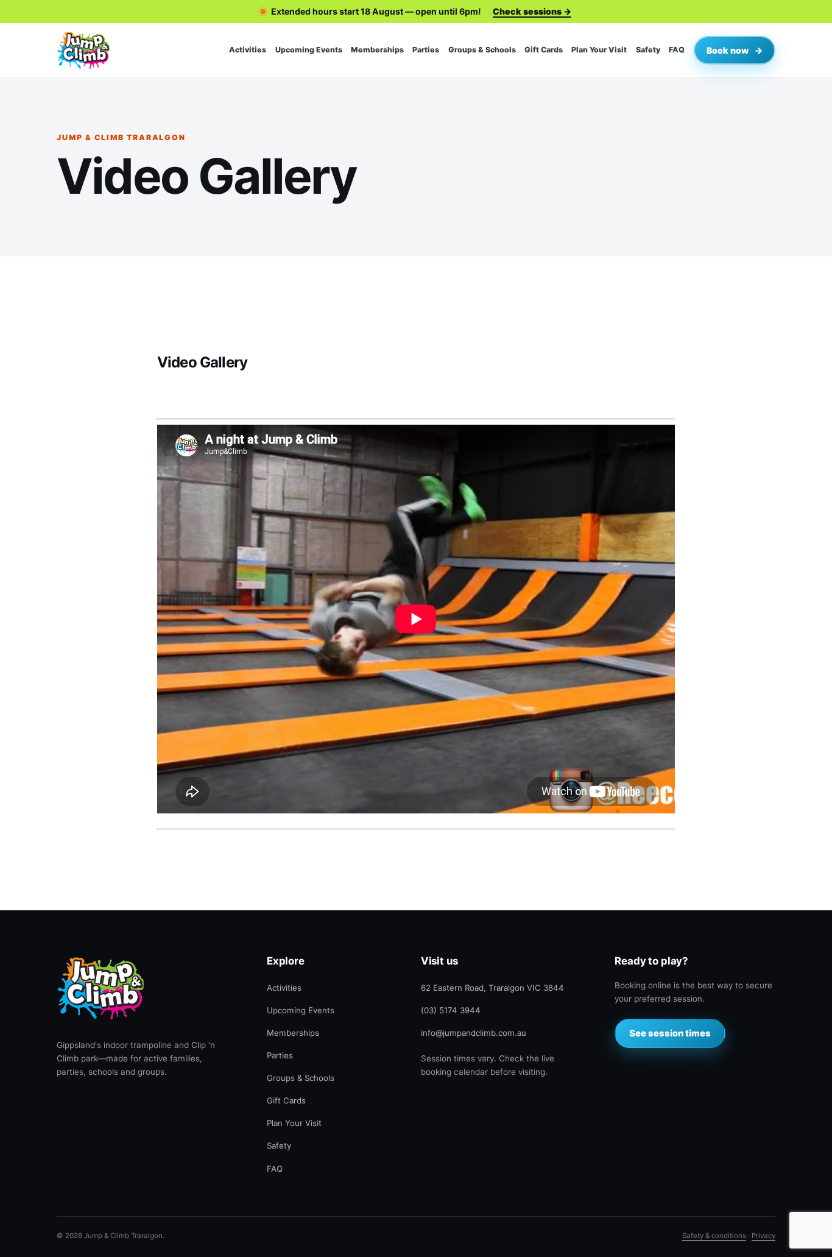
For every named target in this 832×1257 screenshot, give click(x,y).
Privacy (763, 1235)
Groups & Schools (482, 50)
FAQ (677, 50)
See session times (670, 1033)
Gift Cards (543, 50)
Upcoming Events (308, 50)
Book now (735, 50)
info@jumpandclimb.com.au (473, 1033)
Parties (425, 50)
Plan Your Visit (599, 50)
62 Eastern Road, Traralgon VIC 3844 (492, 988)
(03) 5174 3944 (451, 1010)
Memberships (377, 50)
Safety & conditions (714, 1235)
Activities (247, 50)
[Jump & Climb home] (97, 50)
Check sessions (532, 11)
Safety (648, 50)
